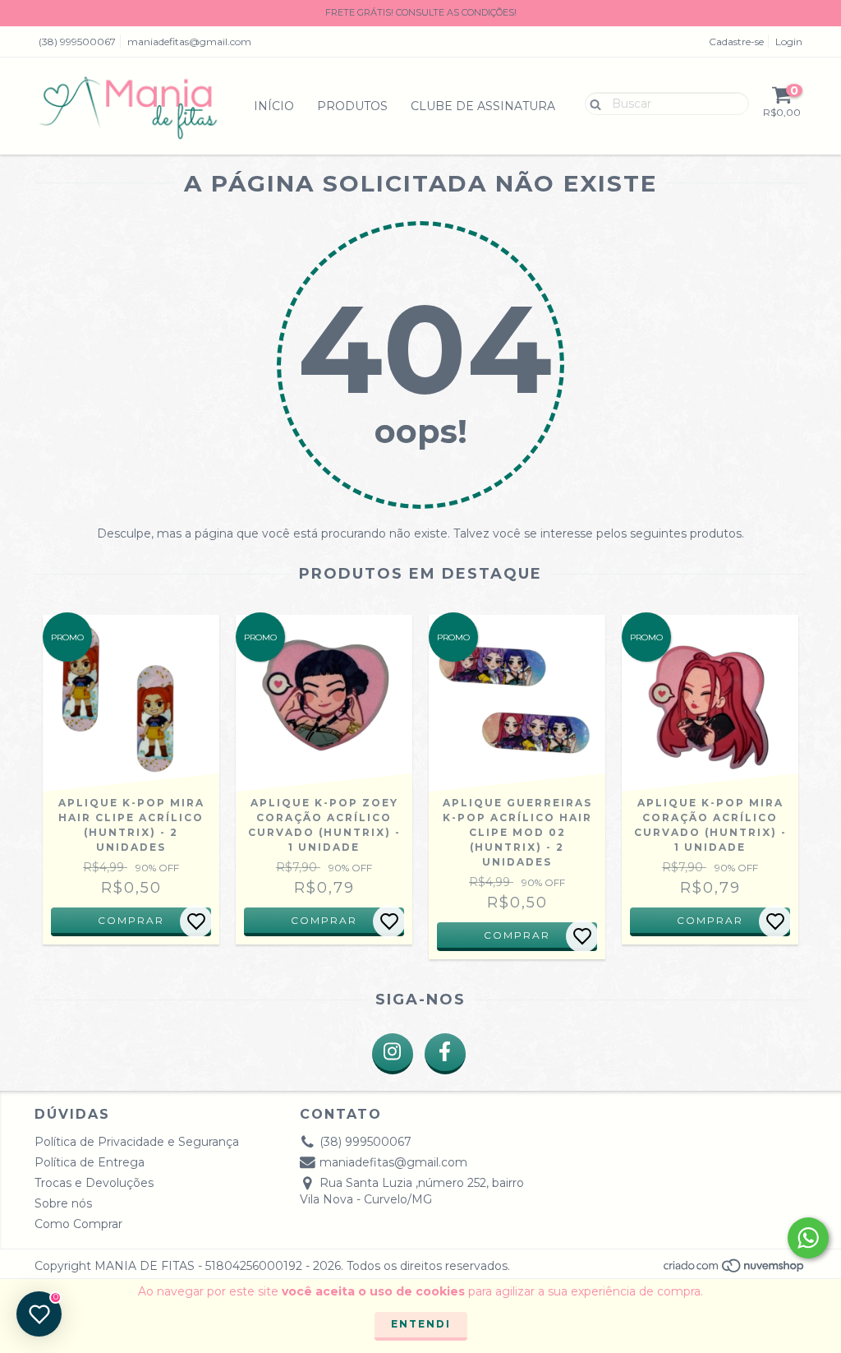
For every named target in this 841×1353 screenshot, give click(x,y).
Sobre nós (63, 1203)
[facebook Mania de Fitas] (445, 1053)
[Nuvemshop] (735, 1270)
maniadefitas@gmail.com (189, 41)
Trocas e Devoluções (94, 1182)
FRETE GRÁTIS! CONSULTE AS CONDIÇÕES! (421, 12)
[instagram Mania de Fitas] (392, 1053)
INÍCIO (274, 106)
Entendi (421, 1324)
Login (788, 41)
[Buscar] (592, 102)
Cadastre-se (736, 41)
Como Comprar (78, 1224)
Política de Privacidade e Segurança (136, 1141)
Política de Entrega (89, 1162)
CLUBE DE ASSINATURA (483, 106)
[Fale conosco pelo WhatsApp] (808, 1237)
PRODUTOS (352, 106)
